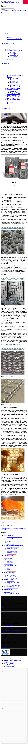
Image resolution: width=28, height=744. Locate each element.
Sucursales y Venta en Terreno (14, 50)
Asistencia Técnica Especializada (12, 660)
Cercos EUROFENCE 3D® (13, 95)
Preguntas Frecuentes (9, 665)
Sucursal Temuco (14, 57)
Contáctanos (7, 108)
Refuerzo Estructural (8, 555)
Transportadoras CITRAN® (12, 588)
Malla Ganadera (11, 104)
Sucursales (12, 52)
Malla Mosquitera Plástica (12, 551)
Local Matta (13, 53)
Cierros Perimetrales (8, 535)
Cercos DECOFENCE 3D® (13, 94)
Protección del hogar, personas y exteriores (13, 545)
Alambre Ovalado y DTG (16, 81)
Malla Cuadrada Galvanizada (14, 84)
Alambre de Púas (14, 82)
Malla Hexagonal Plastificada (13, 548)
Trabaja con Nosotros (9, 662)
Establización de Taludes (9, 592)
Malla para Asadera (13, 522)
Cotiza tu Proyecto (10, 544)
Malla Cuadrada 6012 (15, 85)
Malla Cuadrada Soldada (12, 552)
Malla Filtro (9, 568)
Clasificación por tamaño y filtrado (11, 566)
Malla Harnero (10, 102)
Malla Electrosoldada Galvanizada (15, 97)
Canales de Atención (9, 43)
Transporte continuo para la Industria (11, 586)
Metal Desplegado (10, 581)
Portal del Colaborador (9, 666)
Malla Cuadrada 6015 (15, 87)
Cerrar (26, 1)
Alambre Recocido (14, 80)
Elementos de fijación (8, 564)
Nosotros (6, 33)
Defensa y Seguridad (8, 558)
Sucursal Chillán (14, 56)
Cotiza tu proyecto (10, 562)
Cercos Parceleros (10, 538)
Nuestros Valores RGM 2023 (14, 39)
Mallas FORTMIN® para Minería (15, 75)
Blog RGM (6, 63)
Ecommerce (10, 59)
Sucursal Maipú (14, 55)
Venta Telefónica (11, 48)
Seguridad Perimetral (12, 89)
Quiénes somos (11, 37)
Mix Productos (7, 71)
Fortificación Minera (8, 589)
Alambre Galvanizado (15, 78)
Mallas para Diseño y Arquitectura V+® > (15, 585)
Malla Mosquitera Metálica (13, 99)
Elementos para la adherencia (10, 579)
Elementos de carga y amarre (10, 572)
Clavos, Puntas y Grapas (13, 98)
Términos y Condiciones (10, 663)
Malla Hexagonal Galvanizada (14, 88)
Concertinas (13, 91)
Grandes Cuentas (11, 49)
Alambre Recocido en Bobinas (13, 578)
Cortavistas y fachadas (8, 583)
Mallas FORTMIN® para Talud (13, 593)
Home (5, 114)
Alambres (9, 77)
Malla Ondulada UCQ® (12, 101)
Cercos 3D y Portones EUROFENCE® (14, 537)
